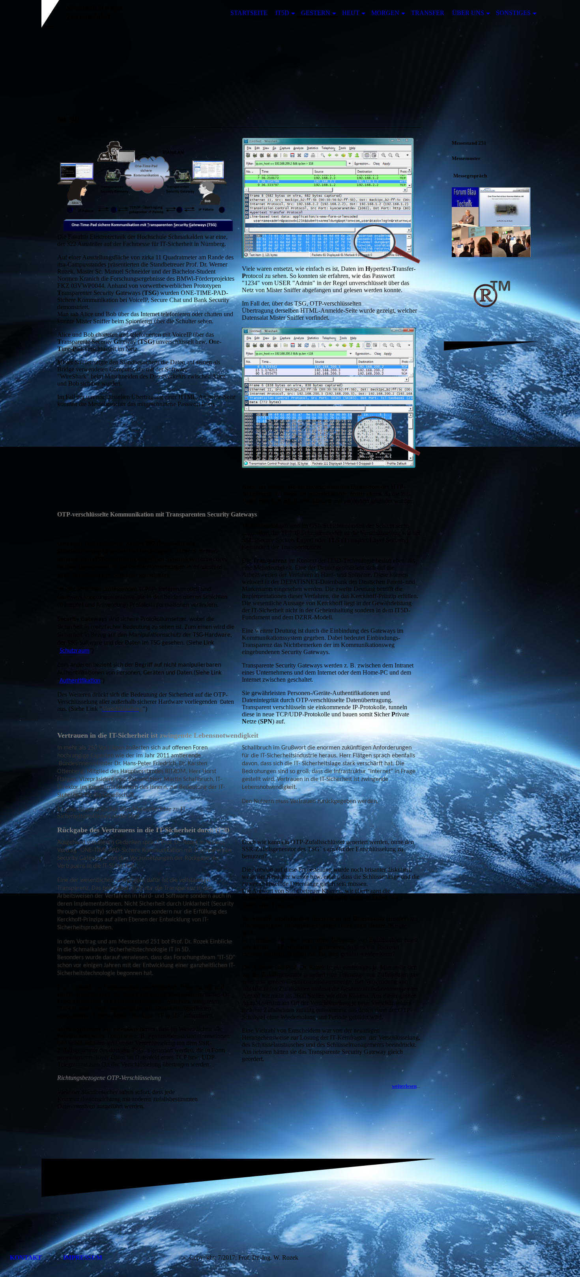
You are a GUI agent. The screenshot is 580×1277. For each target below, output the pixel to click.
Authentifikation (80, 681)
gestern (315, 12)
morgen (385, 12)
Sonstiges (513, 12)
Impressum (82, 1257)
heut (350, 12)
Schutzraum (75, 651)
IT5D (282, 12)
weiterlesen (404, 1086)
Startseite (249, 12)
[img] (290, 64)
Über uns (468, 12)
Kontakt (26, 1257)
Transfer (427, 12)
